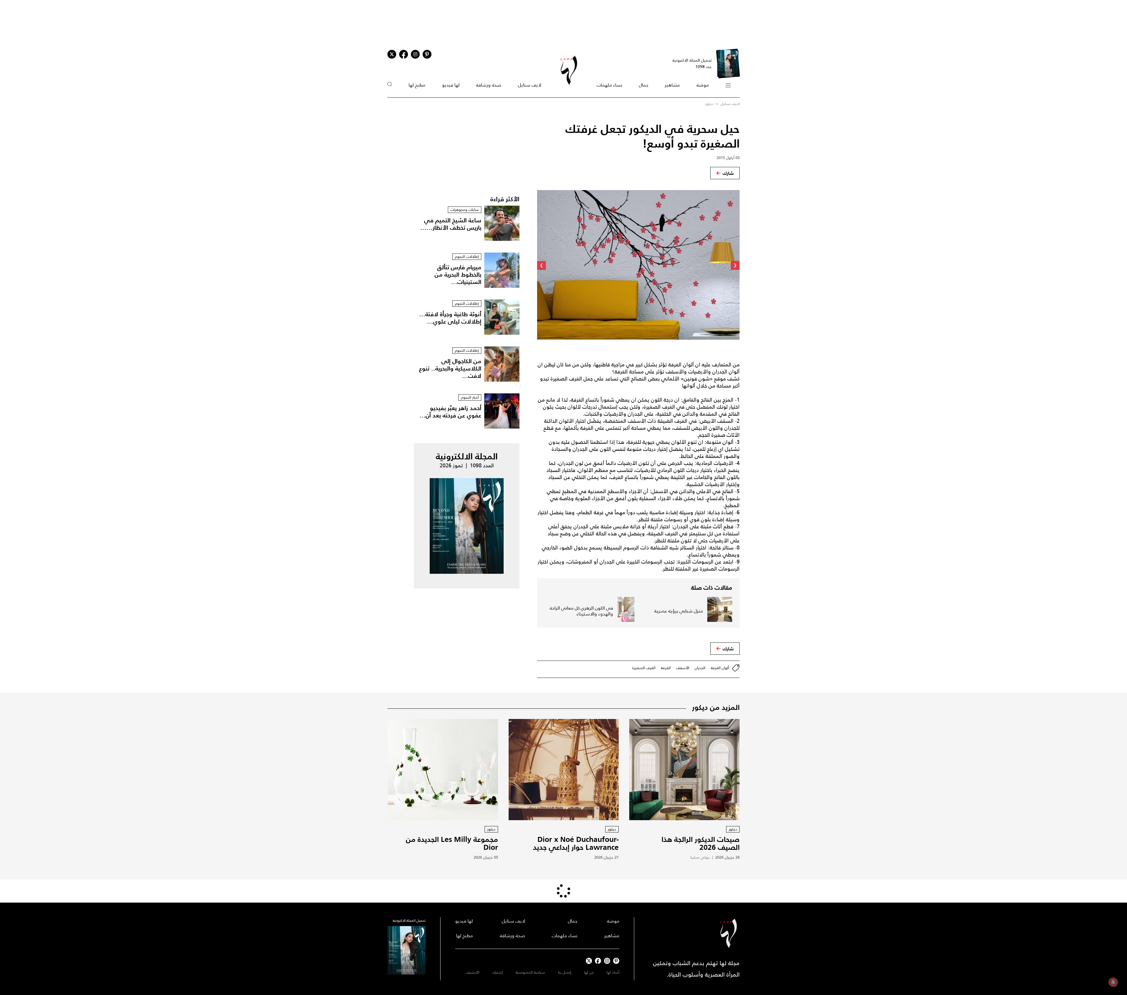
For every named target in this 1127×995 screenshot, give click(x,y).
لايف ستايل (529, 85)
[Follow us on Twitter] (391, 54)
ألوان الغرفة (720, 668)
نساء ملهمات (609, 85)
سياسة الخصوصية (530, 972)
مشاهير (672, 85)
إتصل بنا (564, 972)
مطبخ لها (417, 85)
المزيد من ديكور (716, 707)
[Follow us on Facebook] (598, 961)
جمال (643, 85)
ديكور (709, 104)
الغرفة (666, 668)
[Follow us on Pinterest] (427, 54)
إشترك (497, 972)
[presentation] (735, 265)
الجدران (700, 668)
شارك (728, 173)
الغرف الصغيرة (643, 668)
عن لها (589, 972)
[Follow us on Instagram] (415, 54)
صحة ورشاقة (488, 85)
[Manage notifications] (1113, 982)
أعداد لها (613, 972)
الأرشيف (472, 972)
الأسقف (682, 668)
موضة (702, 85)
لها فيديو (451, 85)
